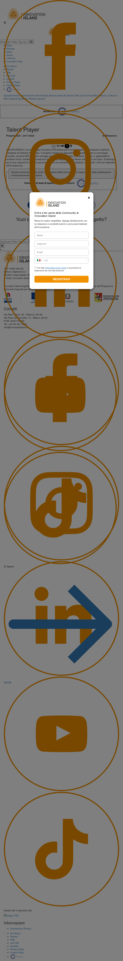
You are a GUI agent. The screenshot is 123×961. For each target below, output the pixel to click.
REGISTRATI (61, 279)
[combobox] (42, 260)
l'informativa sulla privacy (56, 267)
